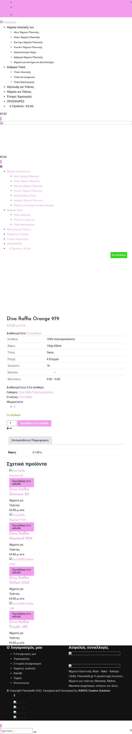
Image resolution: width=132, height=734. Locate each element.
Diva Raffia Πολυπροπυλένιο (36, 392)
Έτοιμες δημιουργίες (19, 96)
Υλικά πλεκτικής (22, 72)
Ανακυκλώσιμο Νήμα (25, 52)
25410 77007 (22, 2)
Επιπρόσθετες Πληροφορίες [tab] (30, 440)
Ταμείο (18, 678)
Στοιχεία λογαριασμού (27, 663)
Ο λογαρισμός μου (25, 654)
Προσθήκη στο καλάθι (34, 423)
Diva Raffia (25, 397)
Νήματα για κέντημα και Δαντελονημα (34, 62)
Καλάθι (18, 673)
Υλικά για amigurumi (24, 77)
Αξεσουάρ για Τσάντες (20, 87)
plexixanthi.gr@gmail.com (29, 7)
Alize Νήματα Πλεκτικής (26, 32)
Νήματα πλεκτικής (20, 27)
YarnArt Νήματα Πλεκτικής (28, 47)
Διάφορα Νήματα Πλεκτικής (28, 57)
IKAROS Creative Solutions (94, 690)
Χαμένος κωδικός (25, 668)
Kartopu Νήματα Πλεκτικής (28, 42)
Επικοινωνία (21, 683)
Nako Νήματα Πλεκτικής (27, 37)
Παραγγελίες (22, 658)
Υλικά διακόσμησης (24, 82)
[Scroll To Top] (1, 725)
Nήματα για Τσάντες (19, 92)
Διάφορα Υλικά (16, 67)
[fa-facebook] (14, 406)
